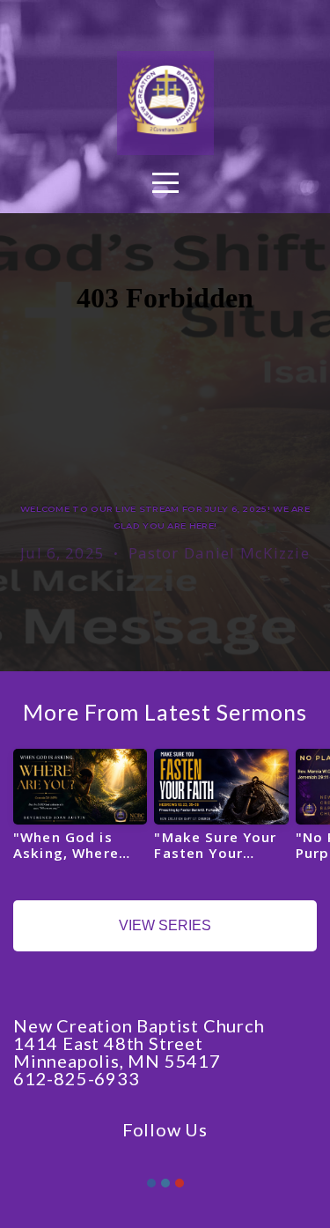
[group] (80, 811)
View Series (165, 925)
